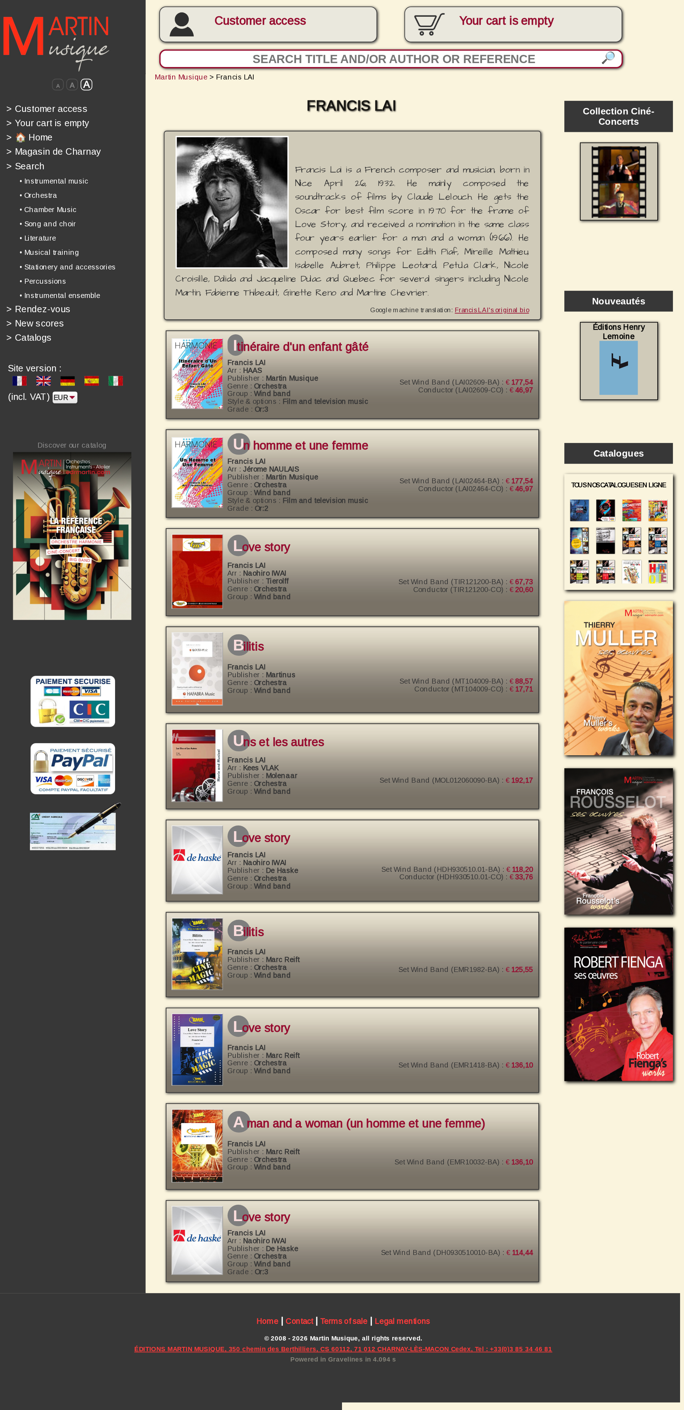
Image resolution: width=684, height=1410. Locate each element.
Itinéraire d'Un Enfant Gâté (301, 346)
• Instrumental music (54, 181)
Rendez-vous (38, 309)
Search (25, 166)
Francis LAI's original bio (492, 309)
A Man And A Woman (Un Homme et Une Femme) (359, 1123)
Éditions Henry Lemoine (619, 332)
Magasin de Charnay (53, 151)
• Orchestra (38, 195)
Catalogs (29, 338)
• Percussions (43, 281)
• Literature (38, 238)
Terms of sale (344, 1321)
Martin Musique (181, 77)
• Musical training (49, 252)
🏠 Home (29, 137)
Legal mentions (402, 1321)
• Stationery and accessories (68, 267)
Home (267, 1321)
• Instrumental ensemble (60, 295)
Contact (299, 1321)
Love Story (261, 547)
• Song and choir (48, 224)
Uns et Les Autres (278, 741)
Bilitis (248, 646)
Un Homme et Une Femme (300, 445)
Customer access (260, 20)
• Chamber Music (48, 209)
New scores (35, 323)
